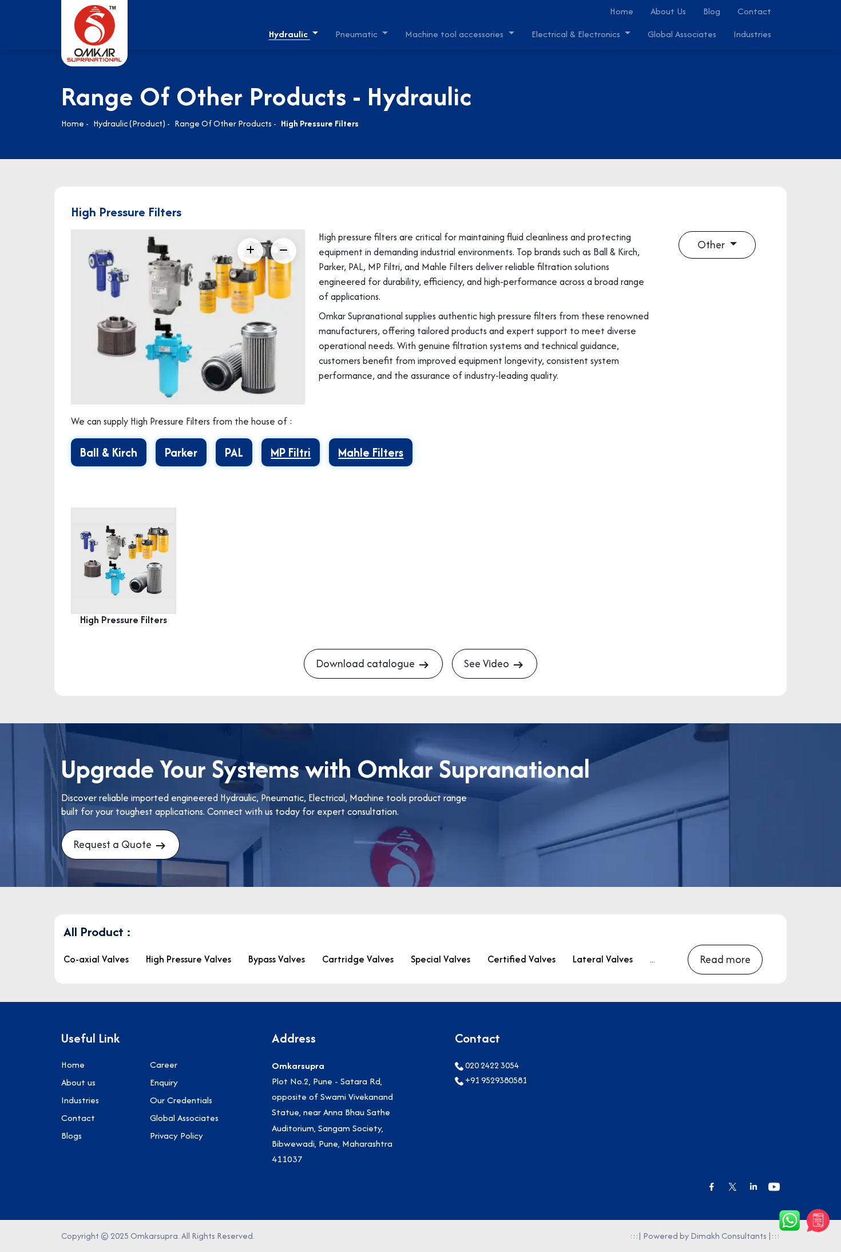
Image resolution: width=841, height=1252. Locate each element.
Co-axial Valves (96, 959)
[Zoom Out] (283, 251)
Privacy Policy (176, 1135)
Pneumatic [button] (357, 34)
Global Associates (682, 34)
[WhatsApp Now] (789, 1220)
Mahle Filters (370, 452)
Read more (725, 959)
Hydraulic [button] (289, 34)
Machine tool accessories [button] (455, 34)
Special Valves (440, 959)
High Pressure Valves (188, 959)
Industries (752, 34)
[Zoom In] (250, 251)
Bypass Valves (276, 959)
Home (621, 11)
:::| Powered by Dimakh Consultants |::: (705, 1236)
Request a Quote (113, 844)
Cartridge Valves (358, 959)
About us (78, 1082)
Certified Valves (521, 959)
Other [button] (712, 244)
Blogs (71, 1135)
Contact (754, 11)
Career (163, 1064)
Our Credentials (181, 1100)
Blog (711, 11)
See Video (487, 663)
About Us (668, 11)
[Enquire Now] (818, 1220)
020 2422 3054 (491, 1065)
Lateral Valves (603, 959)
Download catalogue (366, 663)
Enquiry (164, 1082)
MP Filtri (291, 452)
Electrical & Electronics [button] (576, 34)
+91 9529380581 (495, 1080)
